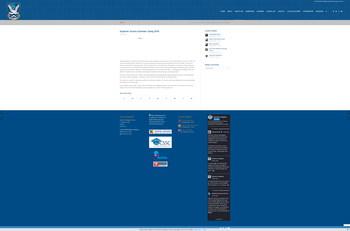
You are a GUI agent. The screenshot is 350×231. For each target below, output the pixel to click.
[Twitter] (333, 11)
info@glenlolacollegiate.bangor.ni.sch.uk (332, 1)
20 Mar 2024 (215, 161)
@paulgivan (222, 135)
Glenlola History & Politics (220, 193)
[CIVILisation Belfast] (1, 115)
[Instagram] (341, 11)
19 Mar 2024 (215, 178)
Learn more (197, 229)
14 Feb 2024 (215, 195)
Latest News (208, 22)
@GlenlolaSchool (217, 137)
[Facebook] (339, 11)
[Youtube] (336, 11)
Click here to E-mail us (132, 129)
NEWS (122, 22)
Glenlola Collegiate (218, 158)
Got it (204, 229)
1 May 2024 (226, 132)
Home (198, 22)
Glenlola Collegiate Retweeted (221, 129)
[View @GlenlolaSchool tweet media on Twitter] (228, 185)
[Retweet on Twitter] (212, 128)
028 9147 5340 (318, 1)
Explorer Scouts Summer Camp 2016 (139, 31)
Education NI (216, 132)
